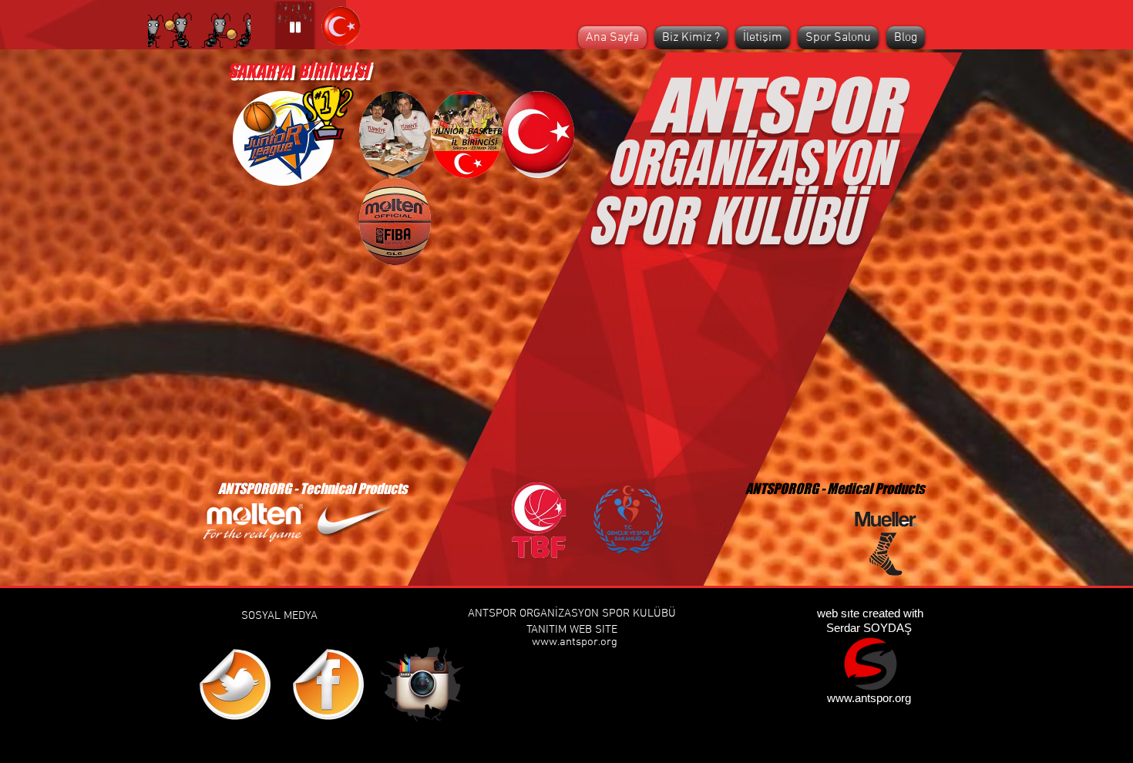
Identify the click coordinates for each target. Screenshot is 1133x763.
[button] (395, 134)
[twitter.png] (235, 684)
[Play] (295, 27)
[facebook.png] (328, 684)
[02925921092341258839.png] (870, 664)
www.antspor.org (574, 642)
